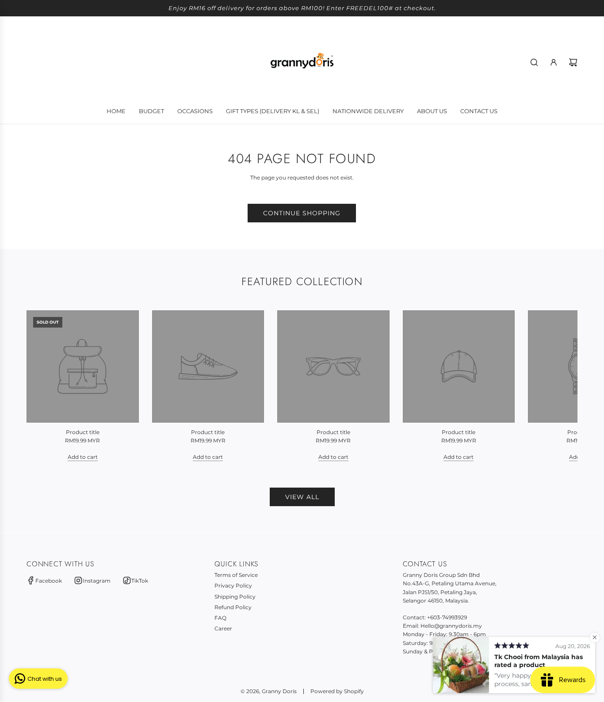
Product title (82, 432)
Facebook (48, 580)
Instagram (97, 580)
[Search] (534, 62)
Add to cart (83, 457)
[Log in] (553, 62)
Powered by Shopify (337, 691)
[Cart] (573, 62)
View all (302, 497)
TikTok (139, 580)
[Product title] (83, 366)
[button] (43, 386)
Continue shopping (301, 213)
